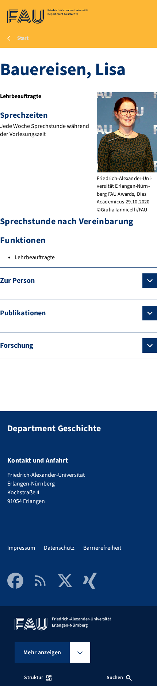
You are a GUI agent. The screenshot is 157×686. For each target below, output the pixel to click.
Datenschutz (59, 548)
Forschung (16, 345)
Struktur (33, 677)
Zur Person (17, 281)
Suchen (115, 677)
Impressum (21, 548)
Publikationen (23, 313)
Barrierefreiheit (102, 548)
